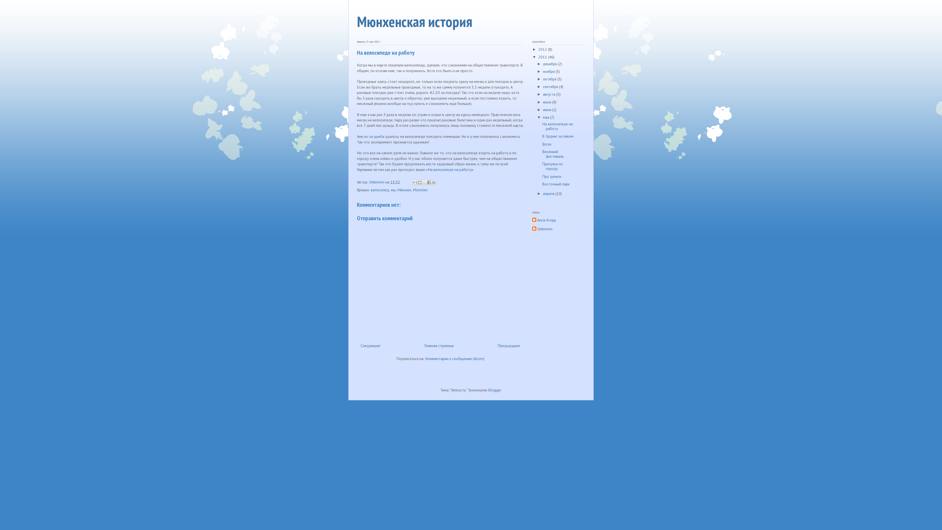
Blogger (494, 390)
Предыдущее (508, 345)
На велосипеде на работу (449, 169)
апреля (549, 193)
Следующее (370, 345)
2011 (543, 56)
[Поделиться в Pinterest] (433, 182)
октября (550, 79)
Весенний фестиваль (553, 154)
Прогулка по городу (552, 166)
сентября (551, 86)
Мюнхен (404, 189)
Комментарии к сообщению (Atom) (454, 358)
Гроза (546, 144)
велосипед (380, 189)
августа (549, 94)
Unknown (544, 229)
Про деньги (551, 176)
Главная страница (439, 345)
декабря (550, 63)
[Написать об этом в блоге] (419, 182)
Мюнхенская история (414, 21)
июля (547, 102)
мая (546, 117)
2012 (543, 49)
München (420, 189)
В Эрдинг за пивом (558, 136)
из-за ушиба (374, 136)
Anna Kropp (546, 220)
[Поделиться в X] (424, 182)
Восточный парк (556, 183)
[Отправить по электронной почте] (415, 182)
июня (547, 109)
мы (393, 189)
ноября (549, 71)
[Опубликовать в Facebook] (429, 182)
